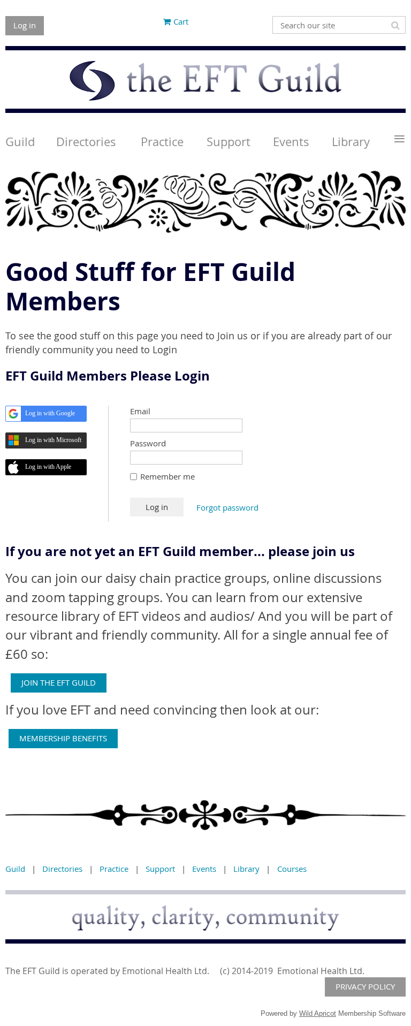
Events (204, 868)
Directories (62, 868)
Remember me (167, 476)
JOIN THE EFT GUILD (58, 682)
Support (160, 868)
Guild (15, 868)
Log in (24, 25)
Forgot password (227, 507)
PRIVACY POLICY (365, 986)
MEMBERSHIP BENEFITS (63, 738)
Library (246, 868)
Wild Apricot (317, 1013)
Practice (114, 868)
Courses (292, 868)
